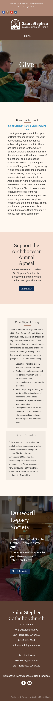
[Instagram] (7, 12)
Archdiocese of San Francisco (33, 676)
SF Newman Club (23, 3)
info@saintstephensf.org (26, 645)
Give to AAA (26, 289)
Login (48, 697)
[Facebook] (3, 12)
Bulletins (13, 3)
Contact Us (9, 676)
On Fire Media (38, 697)
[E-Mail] (15, 12)
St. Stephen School (36, 3)
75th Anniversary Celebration (27, 7)
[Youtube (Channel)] (11, 12)
